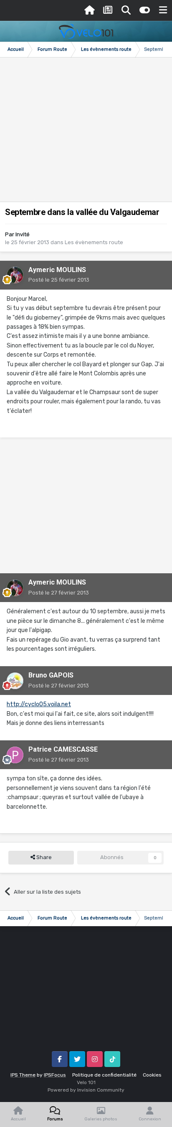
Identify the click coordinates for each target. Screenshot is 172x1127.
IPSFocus (55, 1075)
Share (43, 857)
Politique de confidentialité (104, 1075)
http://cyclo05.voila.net (39, 704)
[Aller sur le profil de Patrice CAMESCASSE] (15, 755)
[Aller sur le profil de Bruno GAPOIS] (15, 680)
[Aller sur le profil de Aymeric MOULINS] (15, 275)
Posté (58, 280)
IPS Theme (22, 1075)
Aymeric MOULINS (57, 270)
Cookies (152, 1075)
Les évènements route (94, 242)
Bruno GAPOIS (50, 675)
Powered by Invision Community (86, 1090)
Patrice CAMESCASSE (63, 749)
